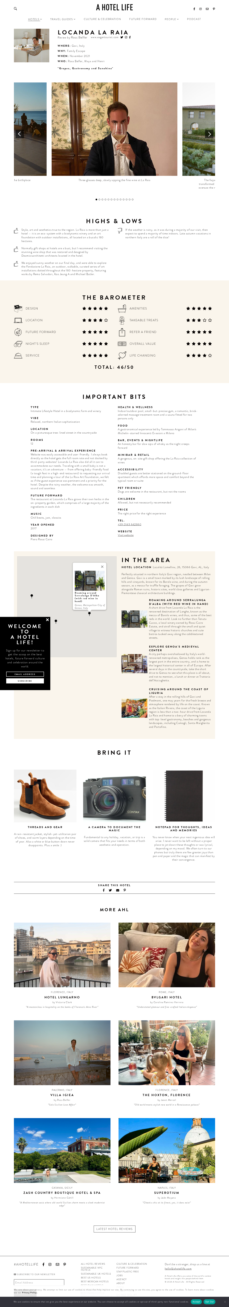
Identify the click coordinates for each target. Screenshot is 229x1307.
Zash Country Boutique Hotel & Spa (62, 1192)
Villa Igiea (62, 1095)
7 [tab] (114, 199)
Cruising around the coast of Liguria (179, 691)
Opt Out (209, 1301)
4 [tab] (105, 199)
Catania (57, 1187)
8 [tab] (117, 199)
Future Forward (143, 19)
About (121, 1283)
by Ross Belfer (62, 1100)
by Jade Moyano (167, 1197)
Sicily (69, 1187)
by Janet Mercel (167, 1100)
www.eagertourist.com (105, 37)
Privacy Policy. (30, 1292)
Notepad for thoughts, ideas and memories (183, 828)
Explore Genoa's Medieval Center (174, 648)
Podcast (194, 19)
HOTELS (33, 19)
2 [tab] (99, 199)
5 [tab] (108, 199)
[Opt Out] (224, 1301)
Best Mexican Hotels (95, 1281)
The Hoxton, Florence (167, 1095)
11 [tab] (126, 199)
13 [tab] (132, 199)
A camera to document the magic (114, 828)
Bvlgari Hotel (167, 997)
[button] (89, 614)
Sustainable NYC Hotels (92, 1269)
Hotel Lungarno (62, 997)
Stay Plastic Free (128, 1271)
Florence (58, 992)
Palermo (58, 1090)
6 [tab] (111, 199)
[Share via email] (117, 890)
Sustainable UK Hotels (96, 1273)
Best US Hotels (91, 1277)
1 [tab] (96, 199)
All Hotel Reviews (93, 1264)
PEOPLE (170, 19)
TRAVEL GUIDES (61, 19)
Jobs (120, 1275)
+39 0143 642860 (129, 524)
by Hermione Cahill (62, 1197)
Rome (163, 992)
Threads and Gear (45, 827)
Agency (122, 1279)
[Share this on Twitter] (110, 890)
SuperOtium (167, 1192)
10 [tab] (123, 199)
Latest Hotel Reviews (114, 1229)
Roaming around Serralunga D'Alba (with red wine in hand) (179, 602)
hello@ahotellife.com (178, 1269)
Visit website (126, 535)
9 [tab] (120, 199)
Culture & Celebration (102, 19)
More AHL (114, 909)
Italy (82, 46)
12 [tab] (129, 199)
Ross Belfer (79, 37)
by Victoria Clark (62, 1002)
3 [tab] (102, 199)
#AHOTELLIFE (26, 1264)
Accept (196, 1301)
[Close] (102, 567)
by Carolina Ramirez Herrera (167, 1002)
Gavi (75, 46)
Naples (163, 1187)
